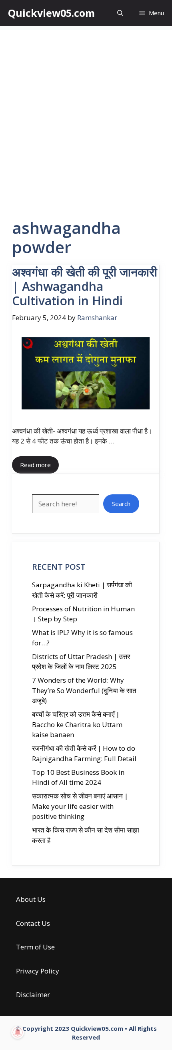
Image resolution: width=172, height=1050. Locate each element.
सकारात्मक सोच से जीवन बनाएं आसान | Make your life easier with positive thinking (80, 806)
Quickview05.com (51, 13)
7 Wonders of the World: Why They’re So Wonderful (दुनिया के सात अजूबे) (84, 690)
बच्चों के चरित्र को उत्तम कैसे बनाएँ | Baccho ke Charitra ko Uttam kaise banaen (77, 724)
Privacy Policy (37, 970)
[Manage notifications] (17, 1032)
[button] (120, 13)
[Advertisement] (86, 116)
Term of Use (35, 946)
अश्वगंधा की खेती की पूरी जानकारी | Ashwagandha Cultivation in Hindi (84, 286)
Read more (35, 465)
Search (121, 504)
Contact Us (33, 923)
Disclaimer (33, 994)
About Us (31, 899)
